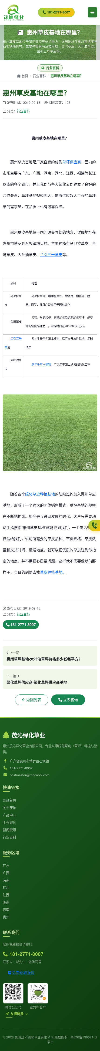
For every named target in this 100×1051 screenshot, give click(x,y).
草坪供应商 (71, 162)
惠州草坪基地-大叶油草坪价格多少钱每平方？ (44, 659)
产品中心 (9, 814)
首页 (25, 75)
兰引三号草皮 (51, 254)
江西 (6, 894)
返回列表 (33, 699)
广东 (6, 865)
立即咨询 (70, 699)
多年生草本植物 (41, 364)
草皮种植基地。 (53, 572)
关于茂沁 (9, 807)
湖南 (6, 901)
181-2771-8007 (58, 12)
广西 (6, 872)
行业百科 (39, 75)
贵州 (6, 916)
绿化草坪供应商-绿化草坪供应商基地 (37, 682)
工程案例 (9, 822)
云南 (6, 909)
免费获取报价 (23, 972)
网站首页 (9, 800)
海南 (6, 880)
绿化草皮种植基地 (40, 494)
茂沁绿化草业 (28, 735)
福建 (6, 887)
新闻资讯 (9, 829)
